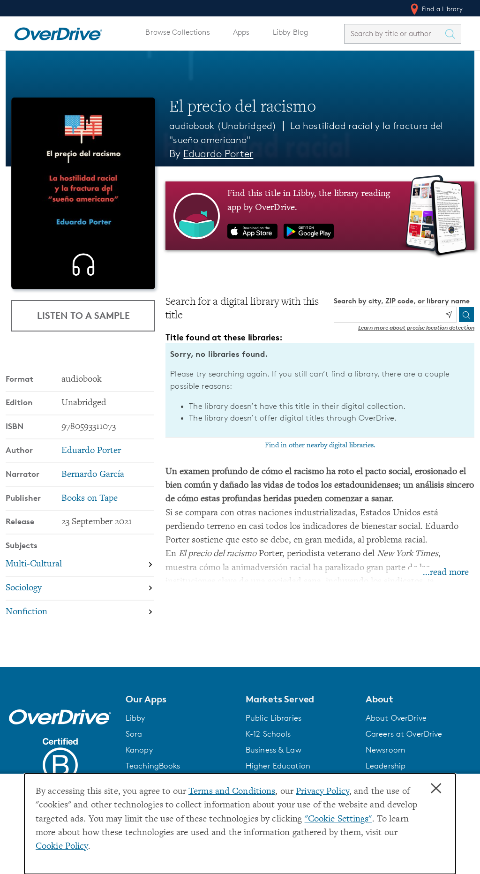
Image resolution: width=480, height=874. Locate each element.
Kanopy (139, 749)
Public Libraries (273, 718)
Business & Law (273, 749)
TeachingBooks (153, 765)
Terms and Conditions (231, 791)
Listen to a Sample (83, 315)
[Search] (466, 314)
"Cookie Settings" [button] (338, 819)
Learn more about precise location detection (416, 327)
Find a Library (441, 9)
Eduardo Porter (218, 153)
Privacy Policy (322, 791)
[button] (180, 699)
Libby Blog (290, 32)
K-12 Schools (268, 733)
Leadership (385, 765)
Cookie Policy (62, 846)
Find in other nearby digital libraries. (320, 445)
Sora (134, 733)
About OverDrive (396, 718)
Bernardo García (92, 474)
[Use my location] (448, 314)
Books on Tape (89, 498)
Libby (135, 718)
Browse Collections (177, 32)
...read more (446, 572)
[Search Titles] (452, 33)
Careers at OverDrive (404, 733)
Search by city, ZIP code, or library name (402, 300)
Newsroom (385, 749)
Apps (241, 32)
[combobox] (394, 33)
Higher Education (278, 765)
